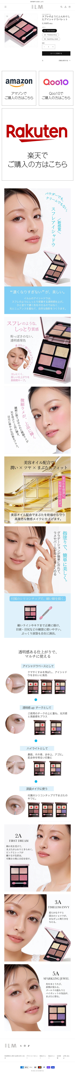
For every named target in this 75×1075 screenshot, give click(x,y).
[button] (5, 7)
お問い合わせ (66, 1057)
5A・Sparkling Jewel (51, 39)
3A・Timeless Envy (50, 35)
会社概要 (59, 1057)
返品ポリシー (51, 1057)
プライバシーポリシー (32, 1057)
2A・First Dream (49, 30)
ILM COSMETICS (40, 1070)
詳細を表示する (63, 60)
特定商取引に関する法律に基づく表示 (15, 1057)
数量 (43, 43)
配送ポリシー (43, 1057)
